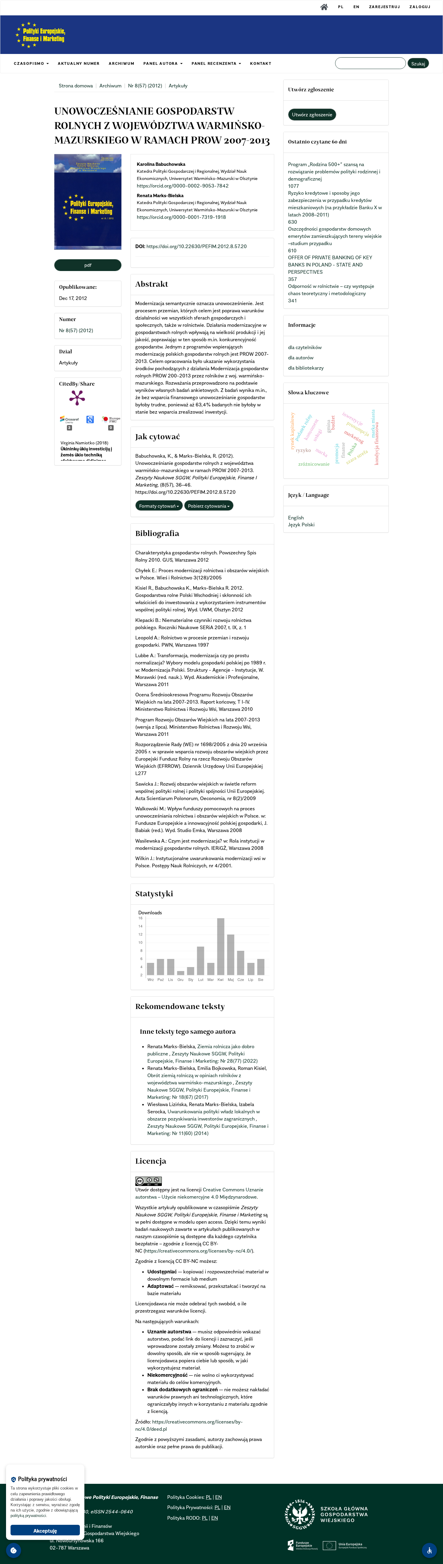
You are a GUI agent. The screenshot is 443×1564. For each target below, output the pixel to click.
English (296, 518)
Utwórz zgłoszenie (312, 115)
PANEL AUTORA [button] (161, 63)
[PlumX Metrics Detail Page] (77, 397)
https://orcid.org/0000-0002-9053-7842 (183, 186)
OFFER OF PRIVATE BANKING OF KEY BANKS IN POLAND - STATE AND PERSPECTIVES (330, 264)
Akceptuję (45, 1531)
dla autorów (300, 358)
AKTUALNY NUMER (79, 63)
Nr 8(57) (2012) (145, 86)
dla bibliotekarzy (306, 368)
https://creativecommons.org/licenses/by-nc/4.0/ (198, 1251)
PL (341, 7)
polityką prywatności (28, 1515)
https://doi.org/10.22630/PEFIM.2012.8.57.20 (196, 246)
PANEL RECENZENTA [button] (215, 63)
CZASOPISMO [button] (30, 63)
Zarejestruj (384, 7)
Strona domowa (76, 86)
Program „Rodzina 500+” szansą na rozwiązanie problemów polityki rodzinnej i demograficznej (334, 171)
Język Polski (301, 525)
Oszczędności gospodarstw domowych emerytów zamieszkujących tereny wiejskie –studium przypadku (335, 236)
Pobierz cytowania (207, 506)
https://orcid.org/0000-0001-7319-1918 (181, 217)
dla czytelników (305, 347)
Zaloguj (420, 7)
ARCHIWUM (121, 63)
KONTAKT (261, 63)
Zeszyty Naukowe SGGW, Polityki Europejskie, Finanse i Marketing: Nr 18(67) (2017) (199, 1090)
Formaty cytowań (158, 506)
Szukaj (418, 63)
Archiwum (110, 86)
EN (356, 7)
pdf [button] (88, 265)
